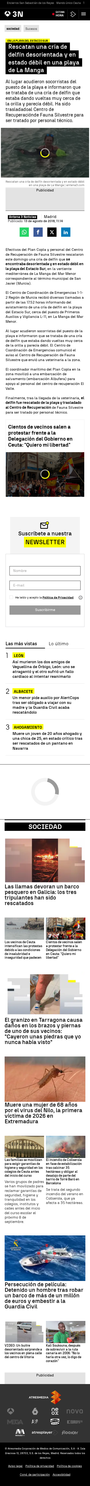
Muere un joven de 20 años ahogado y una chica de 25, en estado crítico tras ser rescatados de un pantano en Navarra (47, 740)
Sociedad (45, 826)
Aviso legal (15, 1466)
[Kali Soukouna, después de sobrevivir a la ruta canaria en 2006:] (65, 1332)
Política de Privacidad (58, 597)
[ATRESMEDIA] (45, 1397)
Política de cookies (69, 1466)
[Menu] (84, 13)
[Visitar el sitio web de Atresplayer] (45, 1432)
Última (60, 14)
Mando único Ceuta (68, 3)
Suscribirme (45, 610)
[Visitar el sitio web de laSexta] (35, 1411)
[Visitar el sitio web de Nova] (75, 1411)
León (19, 656)
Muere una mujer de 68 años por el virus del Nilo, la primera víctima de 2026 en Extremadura (43, 1113)
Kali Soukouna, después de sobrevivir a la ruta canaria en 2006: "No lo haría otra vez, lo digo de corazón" (63, 1353)
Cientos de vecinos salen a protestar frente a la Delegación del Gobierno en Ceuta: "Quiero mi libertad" (40, 436)
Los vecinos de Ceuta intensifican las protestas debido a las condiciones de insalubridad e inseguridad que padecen (23, 950)
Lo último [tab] (58, 643)
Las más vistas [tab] (21, 643)
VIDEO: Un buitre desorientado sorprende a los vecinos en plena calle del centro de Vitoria (23, 1351)
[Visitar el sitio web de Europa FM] (75, 1421)
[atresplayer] (73, 14)
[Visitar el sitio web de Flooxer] (70, 1432)
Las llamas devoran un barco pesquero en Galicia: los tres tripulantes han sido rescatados (42, 895)
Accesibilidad (61, 1474)
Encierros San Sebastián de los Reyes (30, 3)
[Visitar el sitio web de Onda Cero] (55, 1421)
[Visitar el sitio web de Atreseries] (35, 1421)
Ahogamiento (28, 727)
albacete (23, 691)
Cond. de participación (35, 1474)
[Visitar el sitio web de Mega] (15, 1421)
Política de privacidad (39, 1466)
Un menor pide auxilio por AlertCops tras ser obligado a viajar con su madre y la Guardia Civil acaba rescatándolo (45, 705)
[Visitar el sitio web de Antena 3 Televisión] (15, 1411)
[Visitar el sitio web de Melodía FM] (20, 1432)
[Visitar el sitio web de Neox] (55, 1411)
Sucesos (31, 29)
